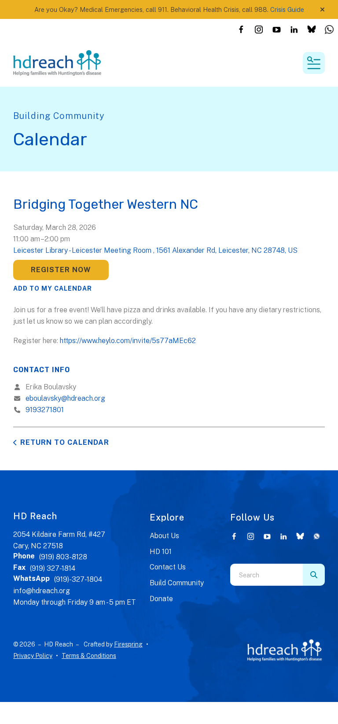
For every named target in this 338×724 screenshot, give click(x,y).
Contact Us (168, 567)
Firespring (128, 644)
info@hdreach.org (41, 591)
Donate (161, 599)
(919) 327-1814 (52, 568)
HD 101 (161, 551)
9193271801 (45, 410)
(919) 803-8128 (63, 557)
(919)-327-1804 (78, 579)
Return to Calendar (64, 442)
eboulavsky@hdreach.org (65, 398)
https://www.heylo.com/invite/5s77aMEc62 (128, 340)
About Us (164, 536)
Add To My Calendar (52, 288)
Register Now (61, 270)
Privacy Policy (32, 655)
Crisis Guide (287, 9)
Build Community (177, 583)
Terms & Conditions (89, 655)
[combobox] (266, 575)
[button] (322, 9)
